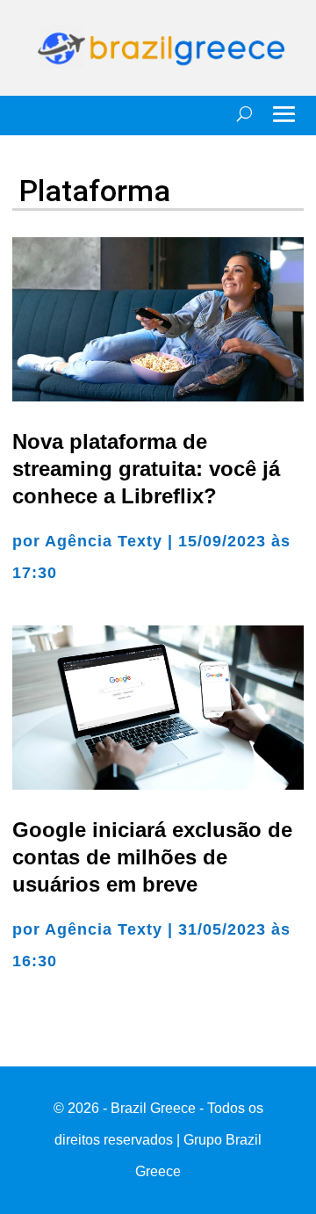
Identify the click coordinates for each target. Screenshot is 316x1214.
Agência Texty (103, 541)
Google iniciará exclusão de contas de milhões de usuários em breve (152, 857)
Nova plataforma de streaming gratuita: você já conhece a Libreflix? (146, 469)
